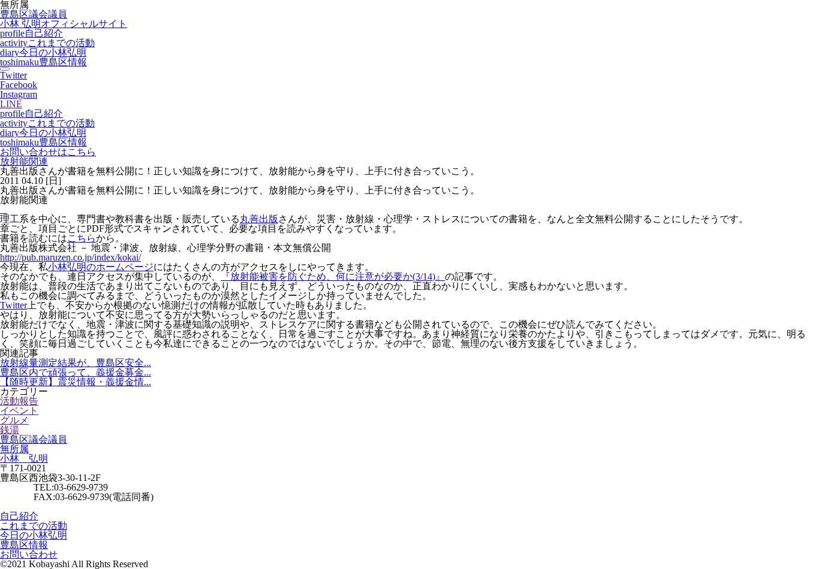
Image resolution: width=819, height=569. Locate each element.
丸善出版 (259, 219)
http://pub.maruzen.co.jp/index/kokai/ (70, 257)
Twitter (13, 305)
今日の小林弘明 (43, 52)
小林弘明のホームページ (100, 267)
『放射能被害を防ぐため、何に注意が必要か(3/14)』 (333, 276)
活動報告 (19, 401)
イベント (19, 410)
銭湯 (9, 430)
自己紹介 (31, 33)
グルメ (14, 420)
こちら (81, 238)
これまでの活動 (47, 43)
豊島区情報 (43, 62)
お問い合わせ (29, 554)
